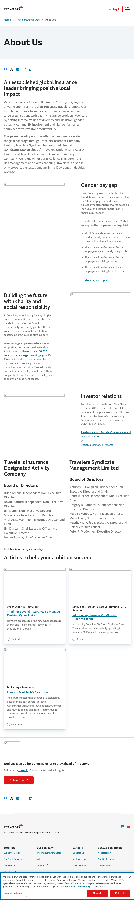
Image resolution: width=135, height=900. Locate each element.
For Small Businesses (14, 859)
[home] (13, 8)
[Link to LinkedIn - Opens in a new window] (122, 827)
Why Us (41, 859)
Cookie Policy (105, 866)
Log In (116, 9)
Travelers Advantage (28, 19)
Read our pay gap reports (95, 280)
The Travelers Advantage (49, 853)
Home (7, 19)
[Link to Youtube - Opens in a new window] (128, 827)
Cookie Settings (106, 859)
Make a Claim (79, 866)
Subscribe (21, 780)
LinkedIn (23, 770)
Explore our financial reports (97, 445)
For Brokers (9, 866)
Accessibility (104, 853)
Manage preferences (14, 893)
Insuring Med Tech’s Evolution (27, 692)
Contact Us (78, 853)
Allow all (97, 893)
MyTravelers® (80, 859)
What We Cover (12, 853)
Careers (42, 866)
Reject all (119, 893)
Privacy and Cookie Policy (77, 886)
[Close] (129, 877)
